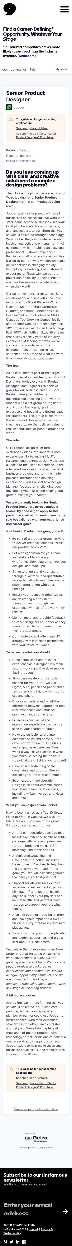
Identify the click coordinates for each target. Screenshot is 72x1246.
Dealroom (27, 56)
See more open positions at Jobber (36, 1109)
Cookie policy (45, 1147)
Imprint (33, 1229)
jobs (5, 69)
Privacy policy (27, 1147)
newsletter (15, 1180)
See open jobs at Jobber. (32, 128)
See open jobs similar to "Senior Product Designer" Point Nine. (36, 135)
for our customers (41, 358)
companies (18, 69)
